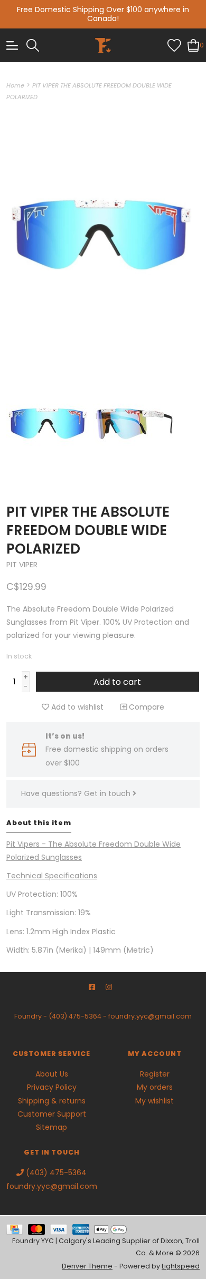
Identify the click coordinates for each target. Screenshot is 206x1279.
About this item (38, 822)
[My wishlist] (174, 45)
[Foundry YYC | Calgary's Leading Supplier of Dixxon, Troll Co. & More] (103, 45)
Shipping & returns (52, 1101)
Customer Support (51, 1114)
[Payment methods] (17, 1228)
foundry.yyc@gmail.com (150, 1016)
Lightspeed (181, 1266)
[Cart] (194, 45)
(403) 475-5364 (75, 1016)
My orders (155, 1087)
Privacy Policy (52, 1087)
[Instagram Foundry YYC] (109, 987)
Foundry (28, 1016)
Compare (145, 707)
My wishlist (154, 1101)
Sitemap (51, 1127)
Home (15, 85)
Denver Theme (87, 1266)
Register (155, 1074)
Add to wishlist (76, 707)
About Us (51, 1074)
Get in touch (108, 793)
